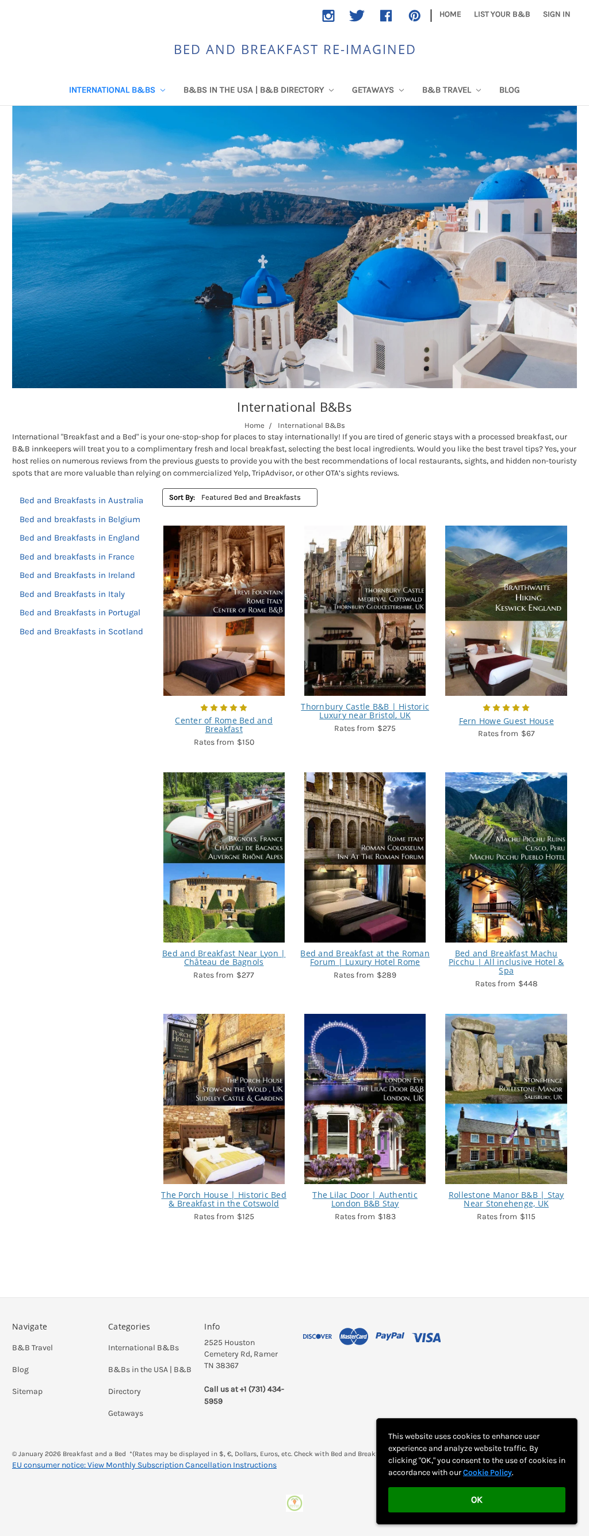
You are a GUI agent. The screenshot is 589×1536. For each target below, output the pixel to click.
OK (477, 1499)
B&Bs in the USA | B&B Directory (254, 90)
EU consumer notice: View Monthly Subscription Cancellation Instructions (144, 1465)
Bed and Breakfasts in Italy (72, 594)
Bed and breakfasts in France (77, 556)
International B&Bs (113, 90)
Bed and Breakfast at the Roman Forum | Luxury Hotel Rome (364, 958)
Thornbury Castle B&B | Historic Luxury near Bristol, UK (365, 711)
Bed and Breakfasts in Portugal (80, 612)
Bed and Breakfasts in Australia (81, 500)
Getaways (374, 90)
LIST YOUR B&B (502, 14)
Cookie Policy (487, 1472)
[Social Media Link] (328, 16)
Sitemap (27, 1391)
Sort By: (182, 497)
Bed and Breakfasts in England (80, 538)
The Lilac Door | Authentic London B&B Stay (365, 1199)
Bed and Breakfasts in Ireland (77, 575)
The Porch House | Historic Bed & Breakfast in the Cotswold (223, 1199)
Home (450, 14)
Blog (509, 90)
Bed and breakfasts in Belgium (80, 519)
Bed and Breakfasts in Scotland (81, 631)
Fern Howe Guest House (506, 721)
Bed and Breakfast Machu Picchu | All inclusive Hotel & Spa (506, 962)
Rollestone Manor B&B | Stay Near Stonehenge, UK (506, 1199)
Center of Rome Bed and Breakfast (224, 725)
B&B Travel (447, 90)
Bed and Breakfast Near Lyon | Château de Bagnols (223, 958)
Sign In (557, 14)
